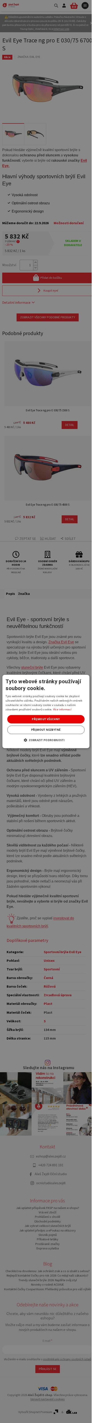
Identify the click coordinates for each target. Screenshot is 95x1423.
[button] (46, 740)
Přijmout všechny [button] (46, 719)
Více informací (62, 709)
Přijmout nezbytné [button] (46, 730)
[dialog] (45, 711)
